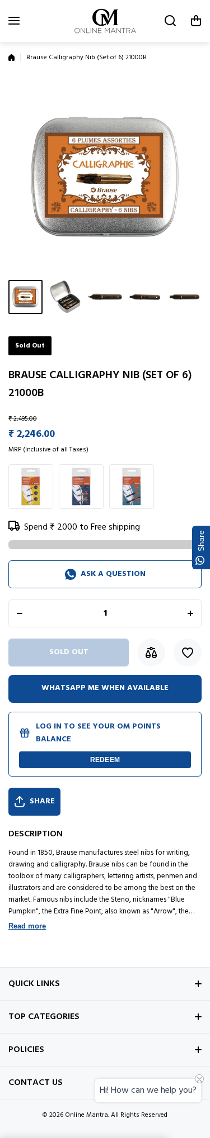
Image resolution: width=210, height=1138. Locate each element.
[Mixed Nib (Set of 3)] (131, 486)
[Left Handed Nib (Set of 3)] (81, 486)
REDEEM (105, 760)
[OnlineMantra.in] (105, 21)
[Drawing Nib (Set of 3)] (30, 486)
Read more (27, 926)
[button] (196, 20)
